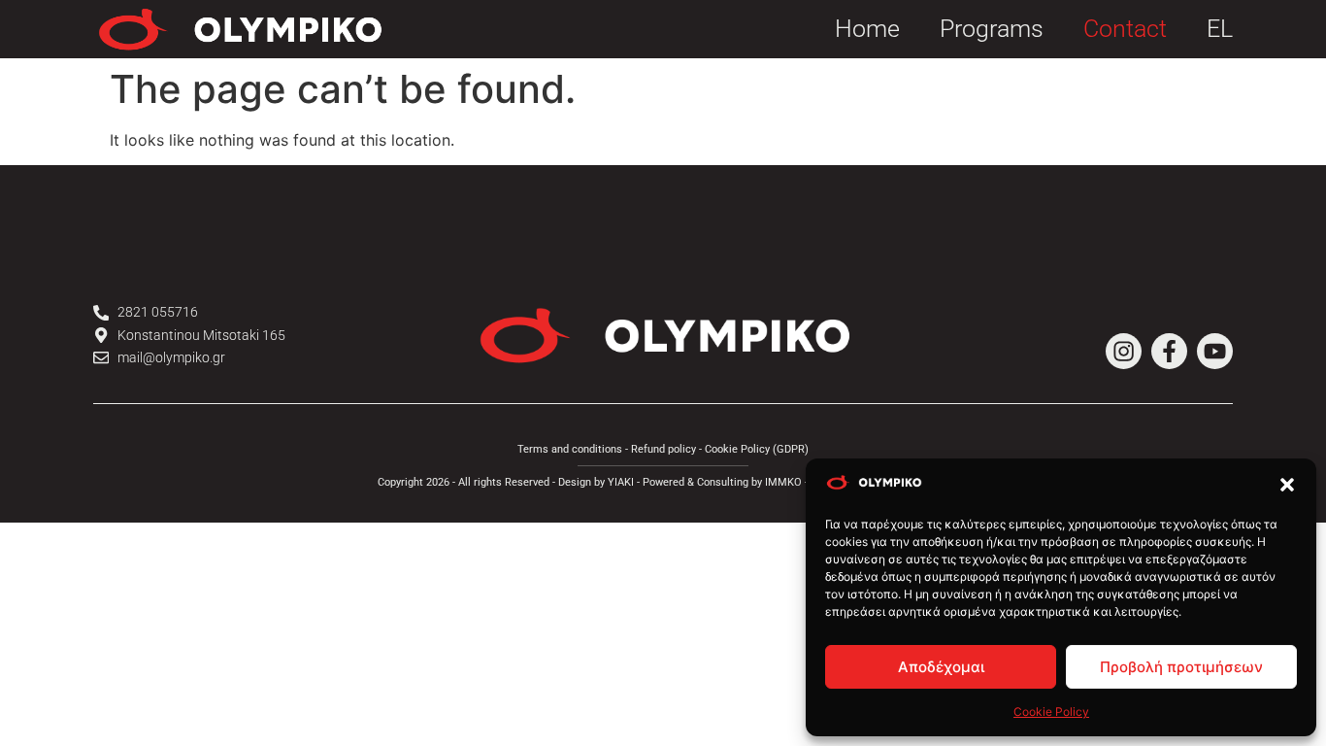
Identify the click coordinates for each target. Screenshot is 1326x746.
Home (867, 29)
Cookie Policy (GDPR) (757, 449)
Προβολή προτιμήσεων (1181, 667)
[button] (1287, 484)
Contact (1125, 29)
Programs (992, 29)
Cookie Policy (1051, 711)
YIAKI (621, 482)
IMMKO (783, 482)
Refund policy (663, 449)
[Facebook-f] (1169, 351)
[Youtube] (1215, 351)
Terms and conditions (569, 449)
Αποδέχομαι (941, 667)
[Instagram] (1124, 351)
